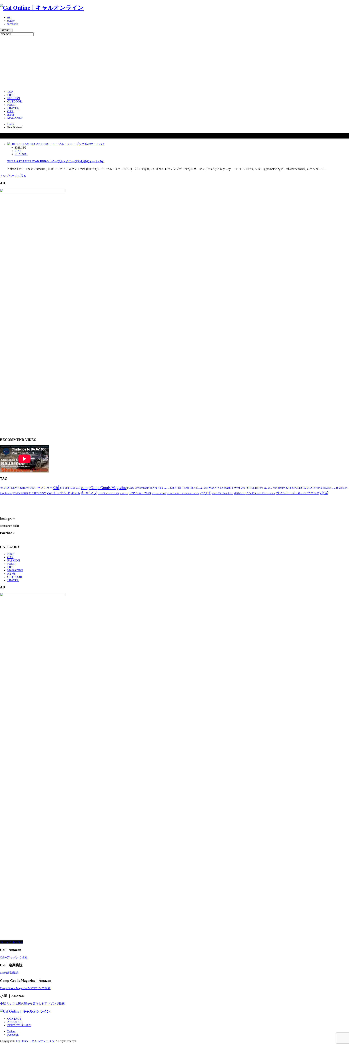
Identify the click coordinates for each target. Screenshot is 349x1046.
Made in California (221, 488)
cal (56, 487)
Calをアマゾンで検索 (13, 957)
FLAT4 (153, 488)
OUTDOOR (14, 101)
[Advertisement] (109, 61)
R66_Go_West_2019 (268, 488)
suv (333, 488)
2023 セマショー (41, 488)
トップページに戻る (13, 175)
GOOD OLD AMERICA (183, 488)
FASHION (13, 98)
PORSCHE (252, 487)
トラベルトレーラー (190, 493)
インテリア (61, 493)
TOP (10, 91)
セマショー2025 (159, 493)
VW (49, 493)
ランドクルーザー (256, 493)
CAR (10, 111)
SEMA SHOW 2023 (301, 488)
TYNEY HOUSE (21, 493)
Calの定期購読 (9, 972)
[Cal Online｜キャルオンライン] (42, 7)
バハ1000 (217, 493)
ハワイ (205, 493)
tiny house (6, 493)
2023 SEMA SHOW (16, 488)
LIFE (10, 94)
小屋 (324, 493)
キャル (75, 493)
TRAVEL (13, 108)
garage (166, 488)
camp (85, 487)
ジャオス (124, 494)
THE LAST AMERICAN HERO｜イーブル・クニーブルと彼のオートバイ (55, 161)
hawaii (199, 488)
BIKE (10, 114)
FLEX (160, 488)
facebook (12, 23)
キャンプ (89, 493)
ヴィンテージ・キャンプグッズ (297, 493)
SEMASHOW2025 (322, 488)
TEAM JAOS (341, 488)
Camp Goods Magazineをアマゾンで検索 (25, 988)
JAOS (205, 488)
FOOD (11, 104)
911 (1, 488)
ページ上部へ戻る (11, 942)
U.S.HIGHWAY (37, 493)
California (75, 488)
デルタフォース (174, 494)
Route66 (283, 487)
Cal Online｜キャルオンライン (35, 1041)
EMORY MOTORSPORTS (138, 488)
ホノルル (227, 493)
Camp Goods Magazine (108, 488)
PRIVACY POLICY (19, 1025)
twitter (11, 20)
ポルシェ (240, 493)
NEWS (11, 573)
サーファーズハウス (108, 493)
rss (8, 17)
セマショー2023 (140, 493)
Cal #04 (64, 488)
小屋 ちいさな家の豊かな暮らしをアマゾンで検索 (32, 1003)
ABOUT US (14, 1021)
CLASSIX (21, 154)
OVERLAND (239, 488)
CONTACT (14, 1018)
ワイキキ (271, 494)
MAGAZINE (15, 117)
